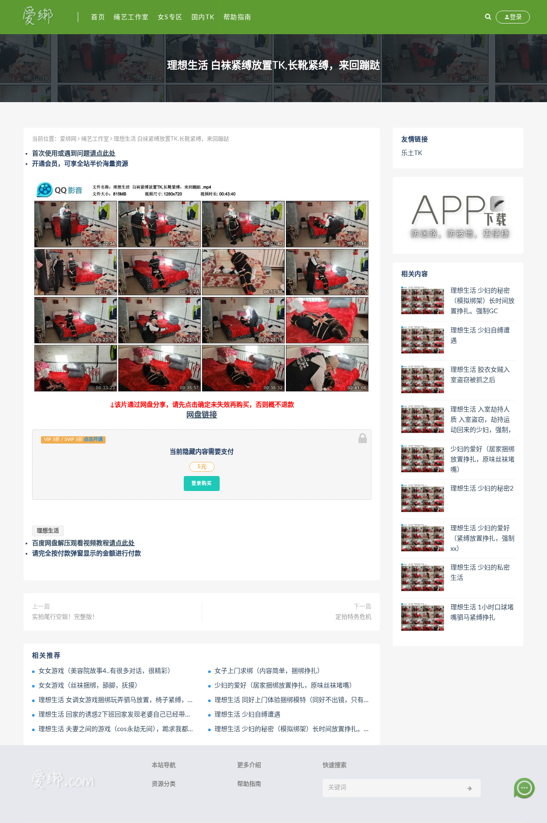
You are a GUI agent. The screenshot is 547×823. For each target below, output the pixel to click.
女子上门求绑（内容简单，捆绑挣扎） (269, 671)
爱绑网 (68, 139)
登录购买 (201, 483)
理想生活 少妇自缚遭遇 (247, 714)
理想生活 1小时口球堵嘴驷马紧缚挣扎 (482, 612)
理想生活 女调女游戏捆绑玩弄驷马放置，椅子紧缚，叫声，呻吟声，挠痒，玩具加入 (157, 700)
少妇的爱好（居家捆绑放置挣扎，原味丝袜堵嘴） (285, 685)
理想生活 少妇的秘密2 (482, 488)
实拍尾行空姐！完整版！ (65, 617)
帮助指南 (238, 17)
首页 (98, 17)
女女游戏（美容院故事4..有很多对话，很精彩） (106, 671)
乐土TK (411, 153)
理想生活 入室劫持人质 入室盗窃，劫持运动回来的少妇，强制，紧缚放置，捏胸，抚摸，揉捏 (482, 420)
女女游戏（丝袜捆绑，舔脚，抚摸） (89, 685)
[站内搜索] (488, 17)
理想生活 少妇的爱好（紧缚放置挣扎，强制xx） (482, 538)
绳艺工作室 (131, 17)
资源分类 (164, 784)
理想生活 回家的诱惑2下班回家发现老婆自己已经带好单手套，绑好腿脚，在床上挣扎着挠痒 (169, 714)
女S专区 (170, 17)
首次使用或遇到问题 (73, 153)
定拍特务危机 (353, 617)
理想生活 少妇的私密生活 (480, 572)
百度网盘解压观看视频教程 (83, 543)
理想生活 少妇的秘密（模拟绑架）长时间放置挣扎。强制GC (300, 729)
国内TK (203, 17)
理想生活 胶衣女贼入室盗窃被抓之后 (480, 375)
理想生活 (48, 531)
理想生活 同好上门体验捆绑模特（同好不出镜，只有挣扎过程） (305, 700)
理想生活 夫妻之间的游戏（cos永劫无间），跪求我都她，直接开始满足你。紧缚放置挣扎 (164, 729)
